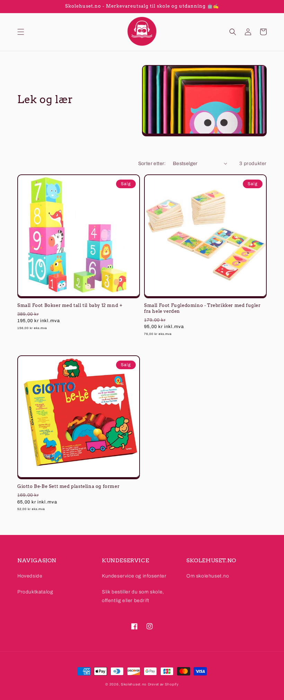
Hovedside (29, 576)
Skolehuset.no (134, 684)
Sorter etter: (152, 163)
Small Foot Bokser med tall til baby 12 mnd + (69, 305)
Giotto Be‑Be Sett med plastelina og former (68, 486)
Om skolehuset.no (207, 576)
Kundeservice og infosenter (134, 576)
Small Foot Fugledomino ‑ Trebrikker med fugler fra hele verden (202, 308)
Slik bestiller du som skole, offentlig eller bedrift (133, 596)
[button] (20, 31)
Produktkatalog (35, 591)
